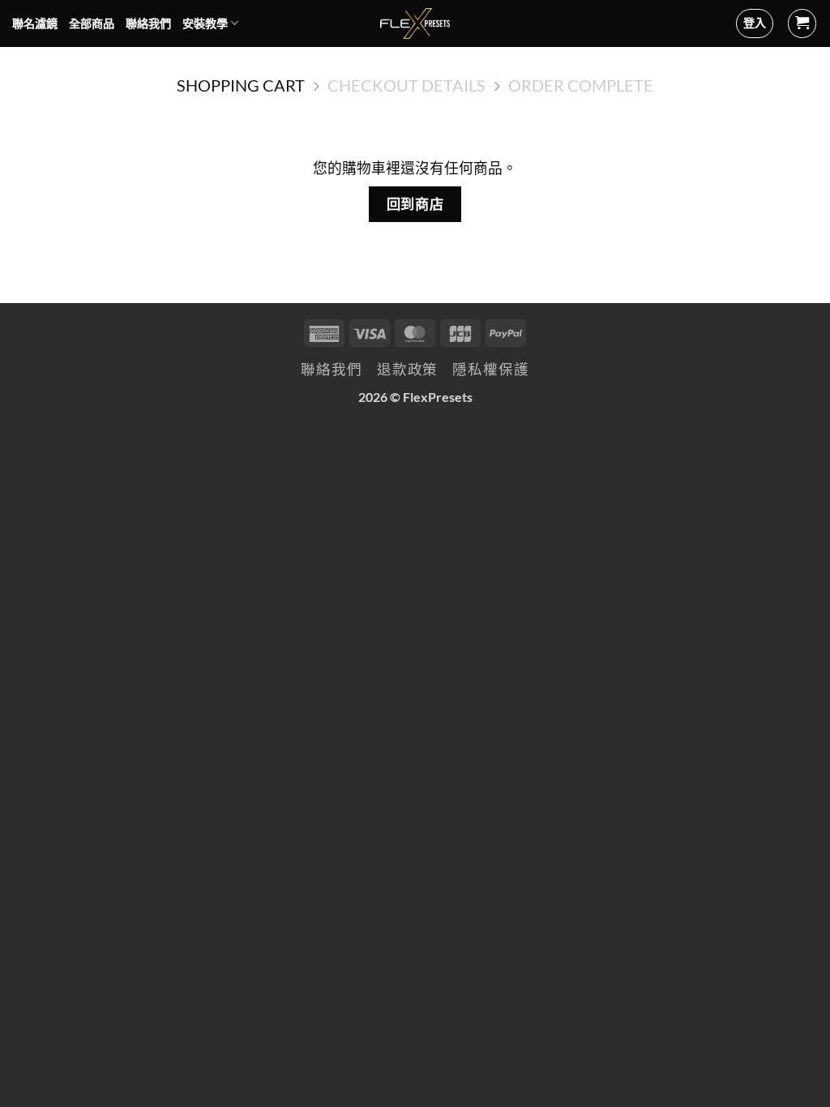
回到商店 (415, 203)
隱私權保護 (490, 369)
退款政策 (408, 369)
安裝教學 (205, 23)
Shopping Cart (241, 85)
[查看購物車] (802, 23)
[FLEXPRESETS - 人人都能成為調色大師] (415, 23)
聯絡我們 (148, 23)
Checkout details (406, 85)
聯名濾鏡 (35, 23)
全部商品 (91, 23)
